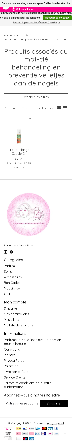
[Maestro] (25, 439)
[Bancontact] (25, 429)
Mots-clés (22, 35)
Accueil (8, 35)
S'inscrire (10, 308)
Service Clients (14, 377)
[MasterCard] (44, 429)
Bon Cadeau (13, 283)
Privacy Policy (14, 361)
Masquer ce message (57, 17)
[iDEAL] (18, 429)
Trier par (27, 108)
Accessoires (13, 277)
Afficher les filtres (36, 97)
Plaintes (9, 355)
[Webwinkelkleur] (8, 439)
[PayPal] (57, 429)
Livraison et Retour (18, 372)
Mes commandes (16, 314)
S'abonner (54, 403)
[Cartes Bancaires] (50, 429)
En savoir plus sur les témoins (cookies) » (36, 22)
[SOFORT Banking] (31, 434)
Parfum (9, 266)
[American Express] (31, 439)
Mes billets (11, 320)
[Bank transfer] (25, 434)
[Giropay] (43, 434)
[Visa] (56, 434)
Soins (8, 272)
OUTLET (10, 294)
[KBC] (37, 429)
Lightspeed (57, 423)
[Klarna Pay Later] (18, 434)
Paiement (11, 366)
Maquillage (12, 288)
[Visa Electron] (37, 434)
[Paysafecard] (18, 439)
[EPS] (50, 434)
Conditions (12, 349)
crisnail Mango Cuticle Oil (19, 152)
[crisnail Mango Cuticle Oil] (19, 131)
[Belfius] (31, 429)
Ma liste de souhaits (18, 325)
